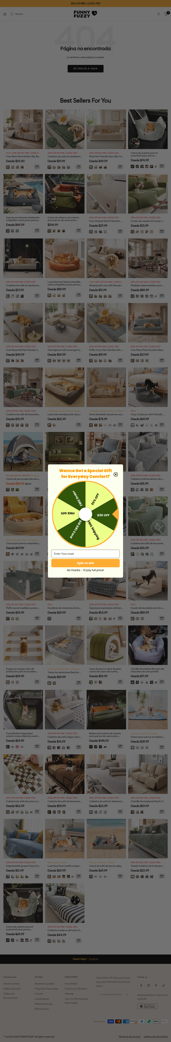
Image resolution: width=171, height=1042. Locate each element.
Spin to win (85, 563)
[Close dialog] (116, 474)
